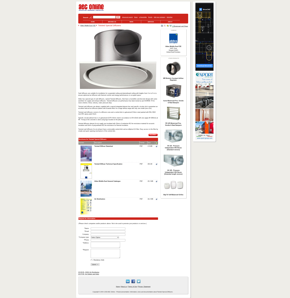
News (136, 17)
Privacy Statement (144, 286)
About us (124, 286)
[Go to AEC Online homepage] (91, 11)
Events (150, 17)
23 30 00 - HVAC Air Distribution (88, 272)
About (170, 21)
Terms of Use (132, 286)
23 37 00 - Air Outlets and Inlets (88, 274)
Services (151, 21)
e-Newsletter (143, 17)
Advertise (169, 17)
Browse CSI (112, 21)
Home (93, 21)
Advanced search (127, 17)
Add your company (159, 17)
